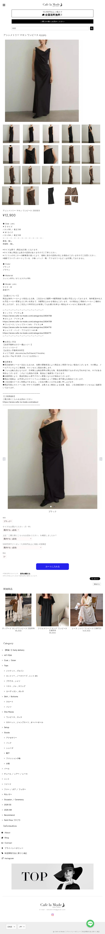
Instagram (9, 858)
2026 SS (7, 805)
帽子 (8, 753)
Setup (6, 727)
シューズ (9, 748)
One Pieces (9, 712)
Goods (7, 732)
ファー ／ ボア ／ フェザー (15, 789)
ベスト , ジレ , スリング (15, 686)
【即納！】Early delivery (14, 650)
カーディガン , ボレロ (15, 691)
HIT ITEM (8, 655)
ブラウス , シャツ (13, 681)
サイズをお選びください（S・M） (17, 526)
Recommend (9, 815)
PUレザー (8, 794)
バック (8, 743)
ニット (6, 779)
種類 (4, 518)
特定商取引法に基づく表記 (16, 853)
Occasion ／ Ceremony (14, 799)
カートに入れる (52, 566)
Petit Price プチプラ (12, 820)
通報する (97, 584)
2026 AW (8, 810)
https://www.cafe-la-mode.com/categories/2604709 (27, 321)
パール (6, 768)
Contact (8, 843)
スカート (9, 701)
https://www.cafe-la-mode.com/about (20, 402)
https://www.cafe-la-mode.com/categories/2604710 (27, 327)
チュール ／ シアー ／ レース (16, 774)
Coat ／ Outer (10, 660)
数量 (4, 553)
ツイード (7, 784)
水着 (8, 763)
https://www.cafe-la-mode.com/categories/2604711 (27, 333)
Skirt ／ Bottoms (11, 696)
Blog (7, 838)
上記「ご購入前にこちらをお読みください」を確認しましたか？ (30, 535)
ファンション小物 (13, 758)
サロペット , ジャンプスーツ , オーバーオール (24, 722)
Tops (6, 665)
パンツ (8, 707)
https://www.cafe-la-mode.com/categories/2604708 (27, 316)
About (7, 832)
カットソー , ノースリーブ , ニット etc (22, 676)
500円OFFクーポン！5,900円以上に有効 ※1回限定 (24, 544)
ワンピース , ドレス (14, 717)
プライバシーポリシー (14, 848)
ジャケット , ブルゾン (15, 671)
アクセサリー (11, 738)
